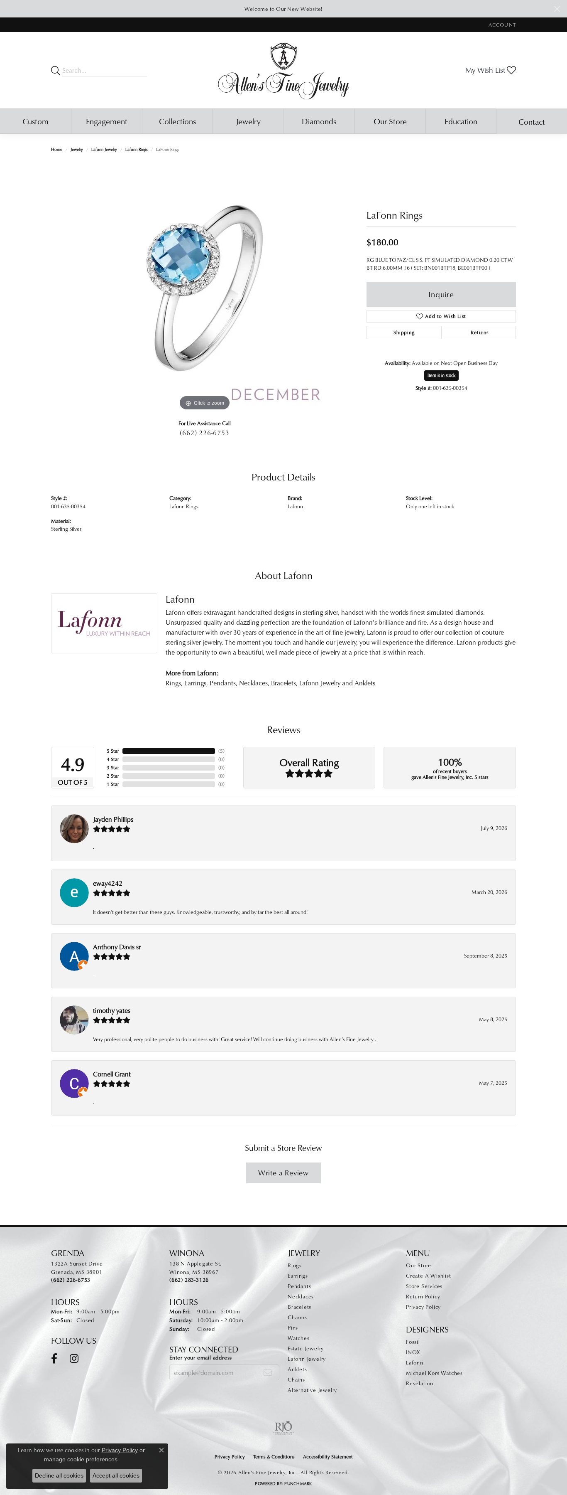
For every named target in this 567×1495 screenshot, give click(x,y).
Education (461, 121)
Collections (177, 121)
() (221, 750)
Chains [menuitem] (296, 1379)
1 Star (113, 784)
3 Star (113, 767)
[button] (501, 24)
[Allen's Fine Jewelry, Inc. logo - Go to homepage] (284, 70)
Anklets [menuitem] (297, 1369)
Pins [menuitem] (293, 1327)
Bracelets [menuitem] (299, 1306)
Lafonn (295, 506)
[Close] (557, 9)
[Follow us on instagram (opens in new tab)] (74, 1359)
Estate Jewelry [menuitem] (306, 1348)
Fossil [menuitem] (413, 1341)
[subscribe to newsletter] (268, 1372)
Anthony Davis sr (117, 946)
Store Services (424, 1286)
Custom (35, 121)
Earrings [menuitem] (298, 1275)
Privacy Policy (423, 1306)
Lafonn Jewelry (104, 149)
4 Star (113, 759)
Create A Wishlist (428, 1275)
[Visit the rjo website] (283, 1428)
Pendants (223, 682)
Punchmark (298, 1483)
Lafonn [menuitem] (414, 1362)
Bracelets (283, 682)
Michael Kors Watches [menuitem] (434, 1373)
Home (56, 149)
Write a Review (283, 1172)
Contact (531, 121)
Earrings (195, 682)
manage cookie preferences (80, 1459)
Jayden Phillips (113, 819)
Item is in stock (441, 375)
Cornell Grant (112, 1074)
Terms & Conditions (274, 1456)
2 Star (113, 775)
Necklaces (253, 682)
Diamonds (319, 121)
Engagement (106, 121)
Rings (173, 682)
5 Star (113, 750)
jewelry (77, 149)
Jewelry (248, 121)
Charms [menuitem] (297, 1317)
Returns (480, 332)
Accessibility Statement (328, 1456)
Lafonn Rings (136, 149)
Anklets (364, 682)
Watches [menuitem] (299, 1338)
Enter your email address (200, 1357)
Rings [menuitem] (295, 1265)
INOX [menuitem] (413, 1352)
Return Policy (423, 1296)
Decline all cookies (59, 1475)
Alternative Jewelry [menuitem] (312, 1390)
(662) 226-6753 (204, 432)
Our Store (390, 121)
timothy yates (111, 1010)
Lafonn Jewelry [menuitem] (307, 1358)
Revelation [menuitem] (419, 1383)
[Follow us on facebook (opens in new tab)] (54, 1359)
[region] (204, 288)
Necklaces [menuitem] (301, 1296)
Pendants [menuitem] (299, 1286)
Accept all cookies (116, 1475)
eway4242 (107, 883)
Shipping (403, 332)
